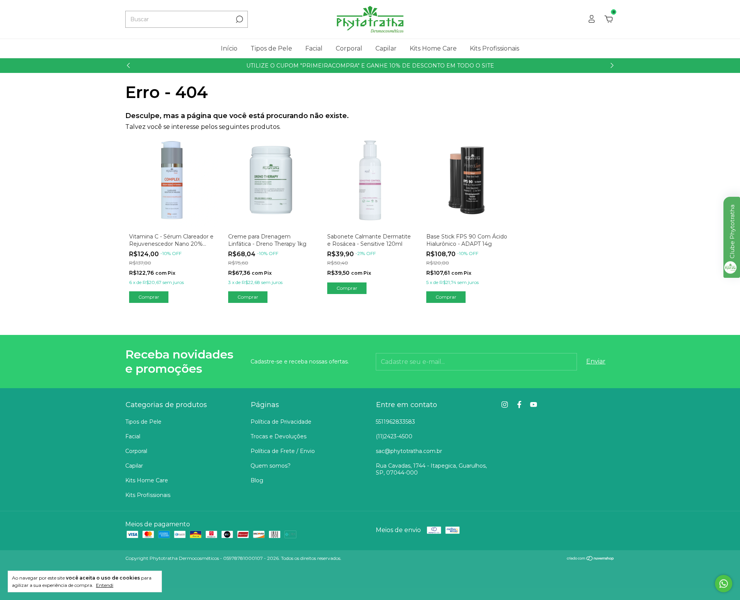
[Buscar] (239, 19)
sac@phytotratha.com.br (409, 451)
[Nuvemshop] (591, 559)
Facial (314, 48)
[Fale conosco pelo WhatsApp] (723, 583)
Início (229, 48)
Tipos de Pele (271, 48)
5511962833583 (395, 421)
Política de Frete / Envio (283, 451)
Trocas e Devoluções (278, 436)
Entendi (104, 585)
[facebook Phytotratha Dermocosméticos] (519, 404)
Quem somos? (271, 465)
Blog (257, 480)
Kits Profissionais (494, 48)
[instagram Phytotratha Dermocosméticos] (504, 404)
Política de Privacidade (281, 421)
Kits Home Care (433, 48)
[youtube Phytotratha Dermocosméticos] (533, 404)
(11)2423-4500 (394, 436)
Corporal (349, 48)
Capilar (386, 48)
